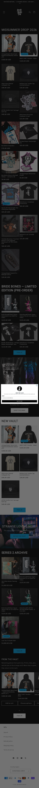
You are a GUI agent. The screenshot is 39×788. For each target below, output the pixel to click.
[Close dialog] (37, 385)
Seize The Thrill (19, 401)
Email (3, 395)
